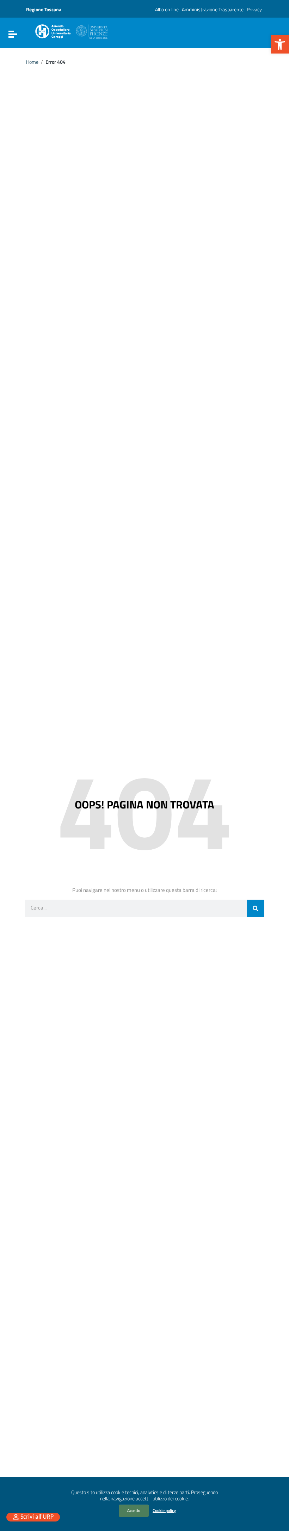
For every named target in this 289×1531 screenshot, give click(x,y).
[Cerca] (255, 908)
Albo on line (167, 9)
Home (32, 62)
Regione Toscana (43, 9)
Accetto (133, 1510)
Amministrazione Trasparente (213, 9)
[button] (280, 44)
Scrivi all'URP (37, 1517)
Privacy (254, 9)
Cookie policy (164, 1510)
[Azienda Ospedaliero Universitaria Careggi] (71, 30)
